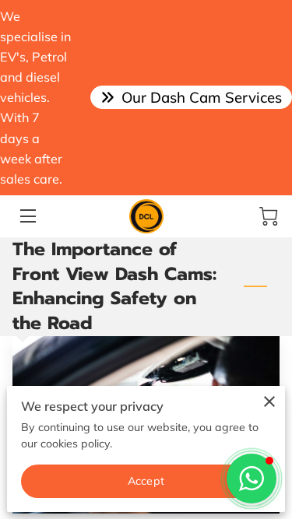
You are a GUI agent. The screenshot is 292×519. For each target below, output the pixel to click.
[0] (268, 216)
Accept (146, 481)
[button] (251, 478)
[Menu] (27, 216)
